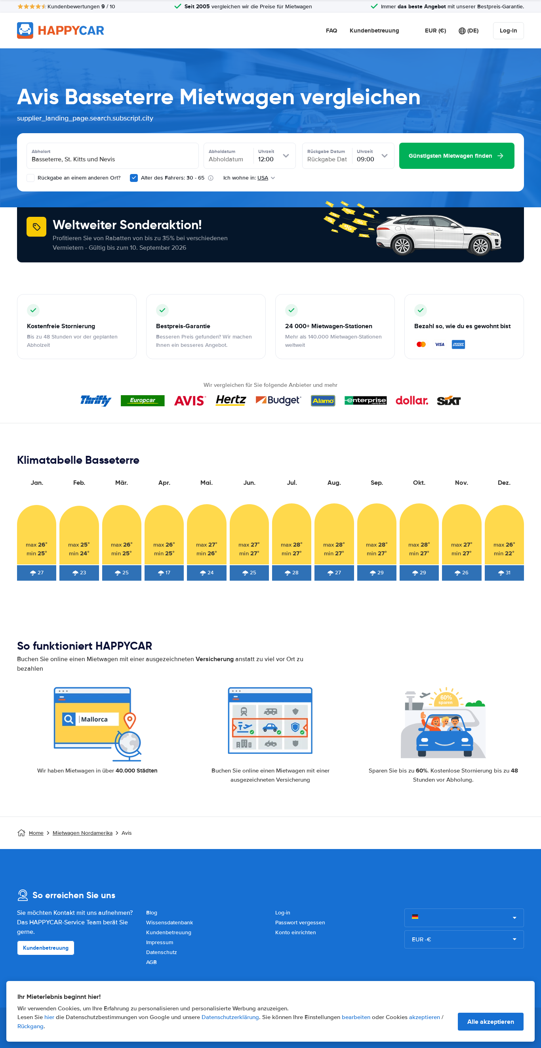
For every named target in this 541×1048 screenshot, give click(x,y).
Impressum (159, 942)
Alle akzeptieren (490, 1021)
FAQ (331, 30)
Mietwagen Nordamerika (82, 833)
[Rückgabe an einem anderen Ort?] (30, 178)
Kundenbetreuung (374, 30)
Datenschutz (161, 952)
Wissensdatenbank (169, 922)
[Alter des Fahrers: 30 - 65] (134, 178)
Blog (151, 912)
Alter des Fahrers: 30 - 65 (172, 177)
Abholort (41, 151)
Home (36, 833)
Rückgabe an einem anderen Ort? (78, 177)
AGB (151, 962)
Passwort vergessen (300, 922)
